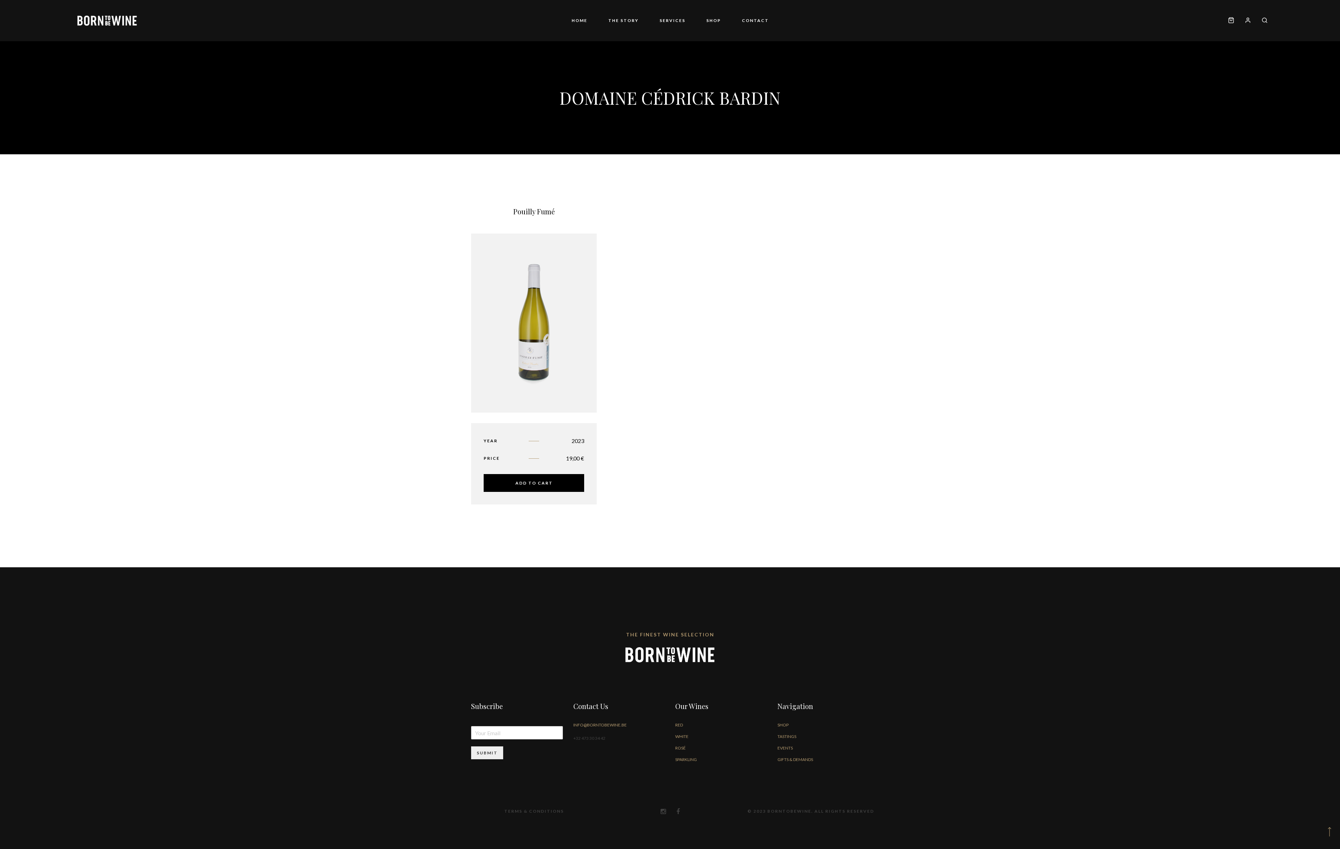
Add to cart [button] (534, 483)
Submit (487, 752)
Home (600, 20)
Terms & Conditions (534, 811)
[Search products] (1262, 21)
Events (785, 748)
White (681, 736)
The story (634, 20)
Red (679, 725)
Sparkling (686, 759)
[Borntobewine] (107, 20)
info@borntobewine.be (600, 725)
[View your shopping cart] (1231, 21)
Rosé (680, 748)
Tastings (786, 736)
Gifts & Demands (795, 759)
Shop (703, 20)
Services (672, 20)
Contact (734, 20)
